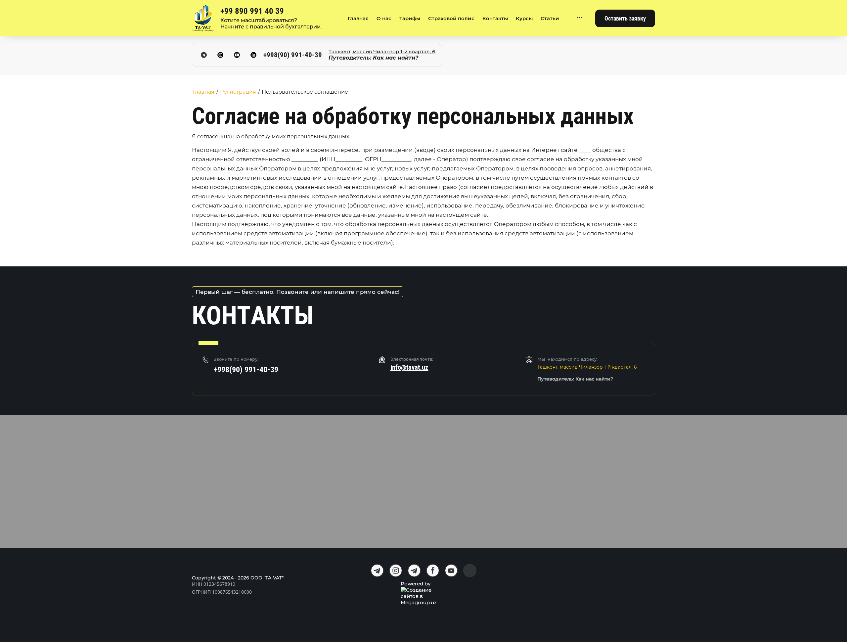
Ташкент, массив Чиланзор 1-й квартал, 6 (382, 51)
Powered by (415, 583)
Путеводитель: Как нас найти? (373, 58)
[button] (625, 18)
